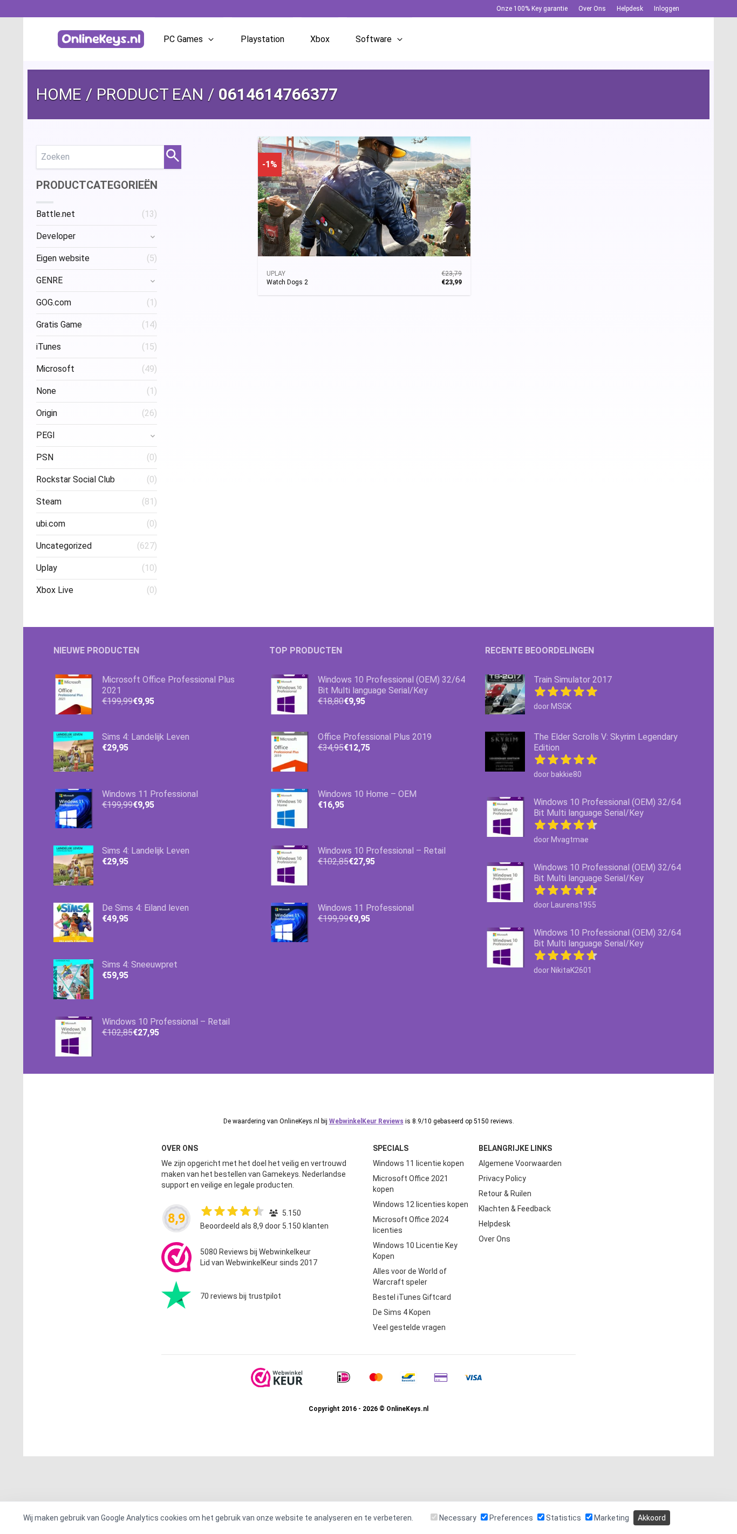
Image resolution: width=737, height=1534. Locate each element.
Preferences (510, 1517)
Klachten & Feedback (515, 1208)
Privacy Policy (502, 1178)
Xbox (320, 39)
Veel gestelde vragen (409, 1327)
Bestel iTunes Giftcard (412, 1297)
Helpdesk (630, 8)
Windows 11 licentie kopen (418, 1163)
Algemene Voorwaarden (520, 1163)
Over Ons (592, 8)
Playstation (262, 39)
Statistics (562, 1517)
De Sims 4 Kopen (402, 1312)
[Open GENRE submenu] (152, 280)
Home (58, 94)
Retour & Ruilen (505, 1193)
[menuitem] (96, 214)
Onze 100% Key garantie (532, 8)
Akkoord (652, 1517)
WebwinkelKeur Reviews (366, 1121)
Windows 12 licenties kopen (420, 1204)
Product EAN (150, 94)
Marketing (610, 1517)
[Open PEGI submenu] (152, 435)
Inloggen (666, 8)
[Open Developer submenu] (152, 236)
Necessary (457, 1517)
